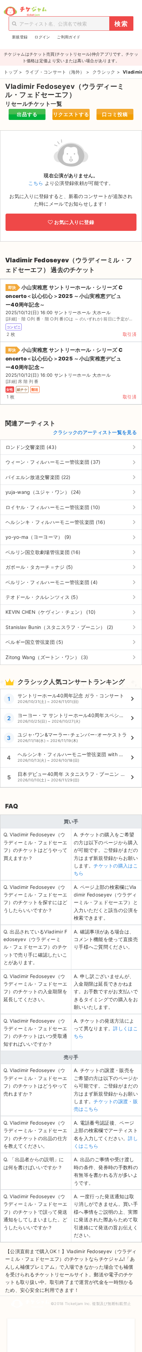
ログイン (42, 37)
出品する (27, 114)
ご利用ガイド (68, 37)
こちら (35, 183)
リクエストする (71, 114)
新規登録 (20, 37)
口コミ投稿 (115, 114)
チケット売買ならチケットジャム (25, 11)
